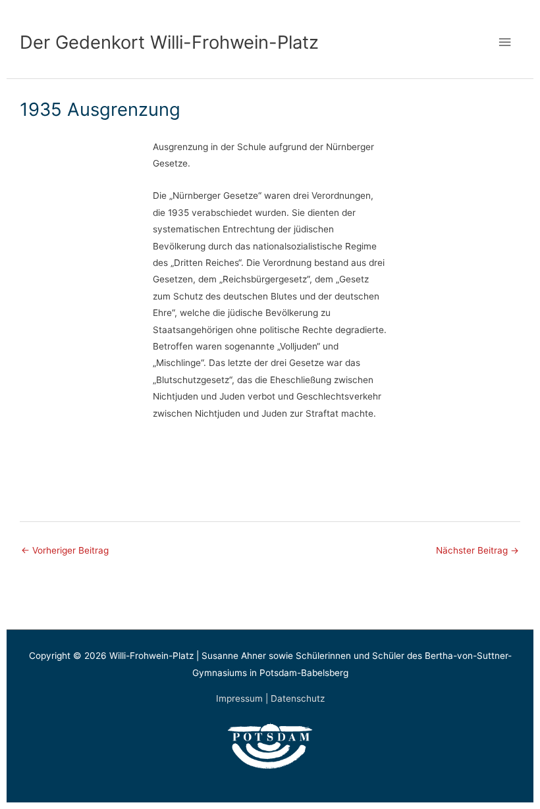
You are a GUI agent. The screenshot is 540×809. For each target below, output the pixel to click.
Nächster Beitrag (477, 550)
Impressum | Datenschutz (270, 698)
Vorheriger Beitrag (65, 550)
